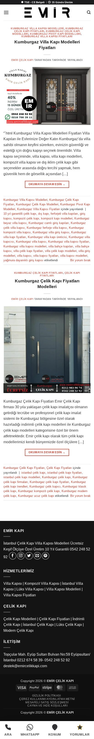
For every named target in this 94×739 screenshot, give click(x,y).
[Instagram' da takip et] (21, 556)
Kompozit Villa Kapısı (42, 583)
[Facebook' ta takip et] (12, 556)
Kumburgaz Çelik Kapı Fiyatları (38, 272)
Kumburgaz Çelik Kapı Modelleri (37, 204)
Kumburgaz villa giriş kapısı (51, 232)
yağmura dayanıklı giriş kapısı (23, 260)
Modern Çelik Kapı (18, 630)
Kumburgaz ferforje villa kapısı (47, 227)
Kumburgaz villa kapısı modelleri (25, 246)
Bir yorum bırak (80, 260)
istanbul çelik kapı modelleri (21, 477)
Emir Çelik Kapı (22, 60)
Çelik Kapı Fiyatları (59, 468)
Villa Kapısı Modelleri (63, 589)
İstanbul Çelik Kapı (38, 625)
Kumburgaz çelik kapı (56, 477)
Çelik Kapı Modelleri (19, 619)
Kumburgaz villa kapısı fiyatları (68, 241)
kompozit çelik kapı (26, 218)
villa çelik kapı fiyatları (28, 251)
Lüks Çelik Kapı (69, 625)
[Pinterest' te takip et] (45, 556)
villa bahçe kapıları (60, 246)
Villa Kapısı (12, 583)
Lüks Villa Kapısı (30, 589)
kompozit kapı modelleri (57, 218)
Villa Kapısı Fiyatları (19, 595)
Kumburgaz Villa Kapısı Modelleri (37, 28)
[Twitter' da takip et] (29, 556)
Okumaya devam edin (47, 184)
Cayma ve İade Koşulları (47, 705)
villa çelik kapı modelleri (61, 251)
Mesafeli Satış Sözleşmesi (46, 702)
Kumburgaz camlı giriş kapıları (49, 223)
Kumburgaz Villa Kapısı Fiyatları (47, 36)
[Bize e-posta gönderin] (37, 556)
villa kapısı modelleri (73, 255)
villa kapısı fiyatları (45, 255)
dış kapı (43, 213)
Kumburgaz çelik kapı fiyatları (49, 482)
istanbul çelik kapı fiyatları (64, 472)
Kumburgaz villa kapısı (31, 241)
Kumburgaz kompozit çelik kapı (39, 491)
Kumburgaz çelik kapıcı (45, 486)
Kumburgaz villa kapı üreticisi (47, 237)
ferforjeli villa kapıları (64, 213)
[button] (6, 12)
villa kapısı (24, 255)
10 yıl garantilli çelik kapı (19, 213)
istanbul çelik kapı (33, 472)
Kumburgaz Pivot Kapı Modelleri (55, 33)
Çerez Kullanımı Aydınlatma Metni (47, 699)
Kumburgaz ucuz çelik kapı (36, 496)
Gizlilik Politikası (46, 695)
